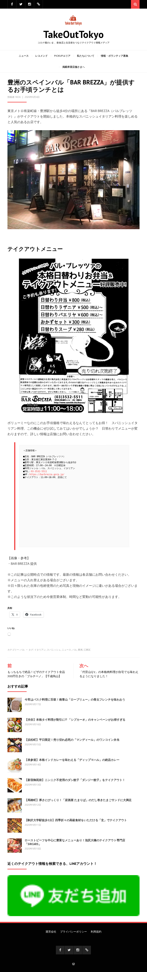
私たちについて (85, 55)
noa (18, 97)
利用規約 (96, 931)
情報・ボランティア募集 (114, 55)
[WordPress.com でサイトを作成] (73, 964)
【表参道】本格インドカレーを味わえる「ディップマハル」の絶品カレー (72, 760)
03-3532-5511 (39, 471)
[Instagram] (29, 4)
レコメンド (41, 55)
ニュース (24, 55)
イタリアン (40, 649)
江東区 (87, 649)
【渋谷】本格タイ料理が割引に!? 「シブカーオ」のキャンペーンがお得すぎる (75, 719)
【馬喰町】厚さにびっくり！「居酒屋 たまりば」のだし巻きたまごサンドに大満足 (78, 800)
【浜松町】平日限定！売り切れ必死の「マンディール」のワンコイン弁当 (72, 739)
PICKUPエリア (62, 55)
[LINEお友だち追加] (38, 4)
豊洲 (80, 649)
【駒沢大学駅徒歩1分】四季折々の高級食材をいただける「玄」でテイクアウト (76, 820)
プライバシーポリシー (73, 931)
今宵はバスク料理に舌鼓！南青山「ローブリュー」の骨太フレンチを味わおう (75, 699)
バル (22, 649)
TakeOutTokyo (73, 34)
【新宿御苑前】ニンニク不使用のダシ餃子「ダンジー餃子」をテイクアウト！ (75, 780)
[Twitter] (20, 4)
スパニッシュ (54, 649)
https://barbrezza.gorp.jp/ (46, 474)
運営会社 (51, 931)
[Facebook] (12, 4)
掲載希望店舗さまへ (73, 67)
